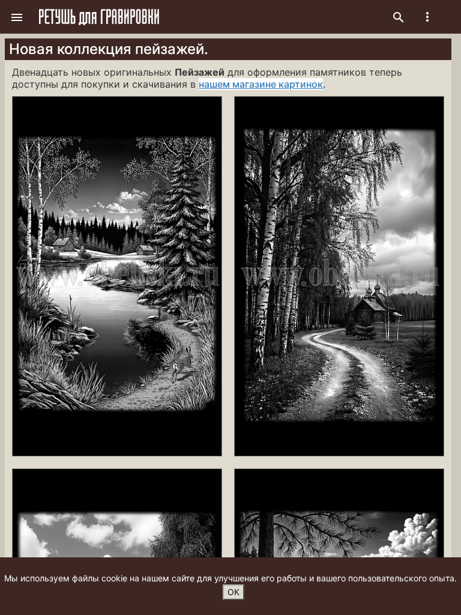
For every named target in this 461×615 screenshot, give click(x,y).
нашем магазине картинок (261, 84)
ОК (233, 592)
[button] (16, 16)
